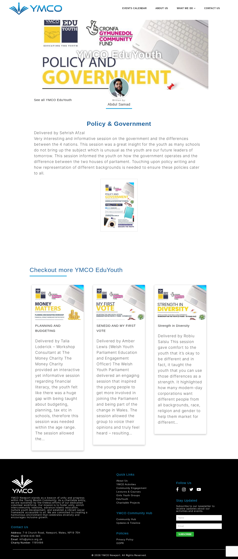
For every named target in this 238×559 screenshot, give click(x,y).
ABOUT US (161, 8)
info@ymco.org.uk (31, 539)
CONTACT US (212, 8)
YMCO (105, 555)
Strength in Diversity (174, 325)
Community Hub (126, 519)
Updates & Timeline (128, 522)
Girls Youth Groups (128, 495)
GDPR (120, 543)
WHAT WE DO (185, 8)
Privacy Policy (124, 539)
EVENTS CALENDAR (134, 8)
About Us (122, 480)
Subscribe (185, 534)
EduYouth (122, 499)
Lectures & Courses (128, 491)
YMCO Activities (126, 484)
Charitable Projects (128, 502)
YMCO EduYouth (59, 100)
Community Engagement (131, 488)
